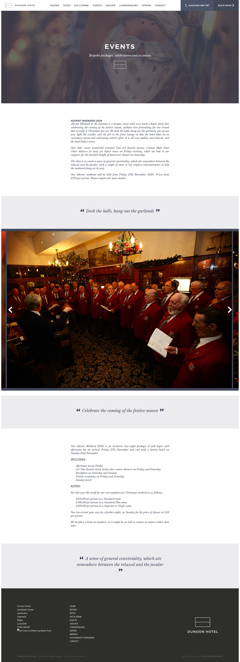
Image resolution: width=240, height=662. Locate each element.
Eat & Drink (81, 5)
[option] (120, 309)
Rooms (54, 5)
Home (73, 606)
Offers (146, 5)
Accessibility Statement (82, 637)
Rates (66, 5)
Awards (74, 634)
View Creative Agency (213, 656)
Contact (160, 5)
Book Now (225, 5)
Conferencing (128, 5)
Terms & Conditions (26, 656)
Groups (110, 5)
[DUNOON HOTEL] (20, 5)
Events (97, 5)
